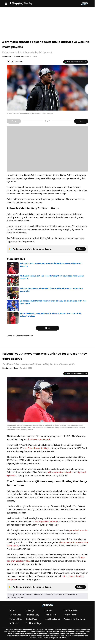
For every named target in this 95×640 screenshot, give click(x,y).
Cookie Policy (31, 619)
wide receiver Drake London (60, 472)
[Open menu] (6, 3)
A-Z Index (14, 623)
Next (81, 121)
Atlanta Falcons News (23, 336)
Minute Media (15, 629)
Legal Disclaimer (52, 619)
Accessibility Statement (75, 619)
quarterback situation (78, 530)
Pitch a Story (50, 614)
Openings (29, 610)
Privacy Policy (70, 614)
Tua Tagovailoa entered (46, 521)
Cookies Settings (33, 623)
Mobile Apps (15, 614)
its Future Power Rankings (37, 448)
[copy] (21, 61)
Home (9, 336)
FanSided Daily (32, 614)
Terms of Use (16, 619)
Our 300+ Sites (70, 610)
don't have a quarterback (39, 439)
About (12, 610)
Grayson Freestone (14, 56)
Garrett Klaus (11, 368)
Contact (48, 610)
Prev (14, 121)
